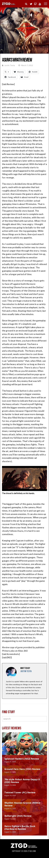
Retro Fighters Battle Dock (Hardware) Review (19, 827)
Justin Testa (9, 65)
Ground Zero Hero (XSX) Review (22, 769)
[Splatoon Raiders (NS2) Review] (24, 746)
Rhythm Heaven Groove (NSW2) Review (22, 804)
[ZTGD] (8, 4)
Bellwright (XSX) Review (17, 815)
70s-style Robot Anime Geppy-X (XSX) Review (22, 781)
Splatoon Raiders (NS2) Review (21, 758)
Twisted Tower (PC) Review (19, 792)
